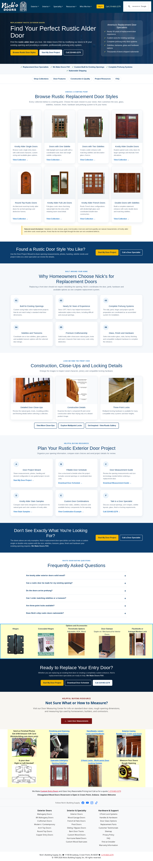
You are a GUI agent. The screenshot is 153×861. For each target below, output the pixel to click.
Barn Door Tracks (76, 831)
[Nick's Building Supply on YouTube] (87, 803)
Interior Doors (76, 814)
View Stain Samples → (22, 512)
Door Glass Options (108, 821)
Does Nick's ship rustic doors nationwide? (45, 613)
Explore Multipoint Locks (71, 425)
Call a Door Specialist (131, 252)
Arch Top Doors (44, 828)
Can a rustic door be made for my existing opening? (49, 583)
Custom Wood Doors (76, 835)
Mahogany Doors (44, 814)
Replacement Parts (108, 824)
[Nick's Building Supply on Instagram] (92, 803)
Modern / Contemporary (44, 824)
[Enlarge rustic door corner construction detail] (76, 390)
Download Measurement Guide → (117, 483)
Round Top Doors (44, 831)
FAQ (117, 79)
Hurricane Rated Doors (76, 838)
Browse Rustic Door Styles (24, 52)
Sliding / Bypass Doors (76, 828)
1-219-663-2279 (114, 791)
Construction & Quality (80, 79)
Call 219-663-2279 (113, 6)
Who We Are (85, 6)
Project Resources (103, 79)
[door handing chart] (24, 774)
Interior (45, 6)
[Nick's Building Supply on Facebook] (83, 803)
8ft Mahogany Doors (44, 817)
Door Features (59, 79)
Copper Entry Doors (44, 835)
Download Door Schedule (78, 683)
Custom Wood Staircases (76, 842)
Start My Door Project (51, 52)
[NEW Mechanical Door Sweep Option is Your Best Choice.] (107, 647)
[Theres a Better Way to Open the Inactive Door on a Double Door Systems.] (137, 644)
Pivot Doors (77, 824)
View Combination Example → (71, 512)
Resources (70, 6)
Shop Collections (41, 79)
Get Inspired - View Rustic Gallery (102, 425)
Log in (100, 6)
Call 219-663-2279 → (111, 512)
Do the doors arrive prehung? (39, 591)
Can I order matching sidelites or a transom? (46, 598)
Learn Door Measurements (77, 721)
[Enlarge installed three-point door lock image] (121, 390)
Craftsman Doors (44, 821)
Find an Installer (108, 842)
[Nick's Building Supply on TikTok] (96, 803)
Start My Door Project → (23, 480)
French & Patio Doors (76, 821)
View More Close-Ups (46, 425)
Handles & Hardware (108, 817)
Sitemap (108, 831)
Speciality (57, 6)
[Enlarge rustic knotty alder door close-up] (32, 390)
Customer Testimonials (108, 828)
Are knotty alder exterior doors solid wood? (45, 575)
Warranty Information (108, 845)
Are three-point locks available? (40, 606)
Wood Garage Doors (76, 817)
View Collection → (20, 160)
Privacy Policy (108, 835)
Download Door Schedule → (70, 483)
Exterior (34, 6)
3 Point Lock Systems (108, 814)
